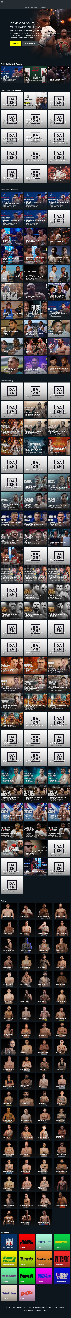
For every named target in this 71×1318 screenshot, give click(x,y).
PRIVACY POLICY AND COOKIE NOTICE (43, 1308)
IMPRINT (62, 1308)
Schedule (34, 7)
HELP (8, 1308)
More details (30, 43)
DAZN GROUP (28, 1310)
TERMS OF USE (22, 1308)
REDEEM (37, 1310)
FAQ (13, 1308)
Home (27, 7)
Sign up (15, 43)
